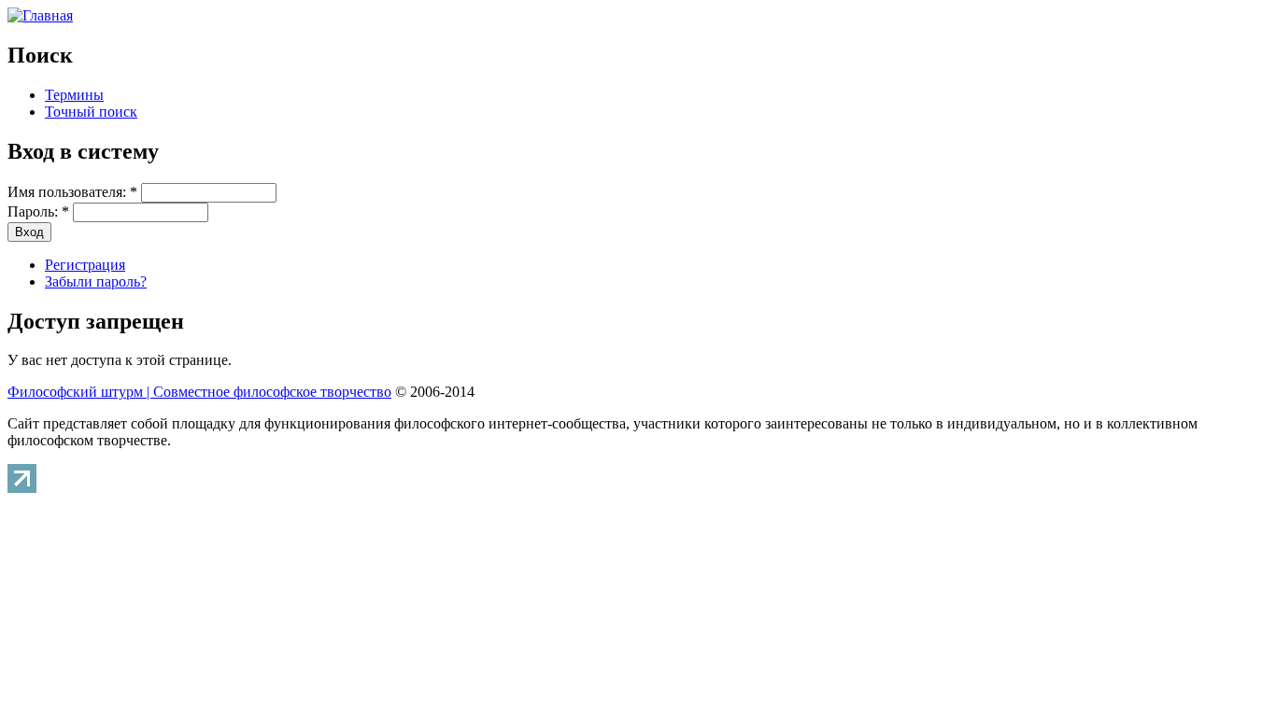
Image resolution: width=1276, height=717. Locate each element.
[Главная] (40, 15)
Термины (74, 95)
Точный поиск (91, 112)
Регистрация (85, 265)
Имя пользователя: (72, 192)
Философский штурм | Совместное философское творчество (199, 392)
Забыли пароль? (96, 281)
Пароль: (38, 211)
